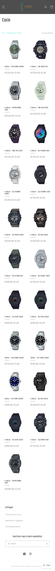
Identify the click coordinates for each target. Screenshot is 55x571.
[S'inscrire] (47, 544)
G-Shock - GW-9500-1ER (39, 67)
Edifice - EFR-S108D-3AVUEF (14, 67)
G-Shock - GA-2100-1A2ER (14, 440)
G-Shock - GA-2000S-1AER (39, 440)
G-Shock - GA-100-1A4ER (39, 235)
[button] (3, 7)
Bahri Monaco (20, 566)
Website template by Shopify (34, 566)
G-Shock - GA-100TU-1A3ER (14, 235)
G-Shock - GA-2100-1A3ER (39, 317)
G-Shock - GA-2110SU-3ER (14, 276)
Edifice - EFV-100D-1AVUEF (39, 358)
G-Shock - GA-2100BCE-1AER (40, 192)
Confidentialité (12, 526)
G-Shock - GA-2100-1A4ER (14, 317)
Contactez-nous (13, 514)
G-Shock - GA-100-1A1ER (39, 399)
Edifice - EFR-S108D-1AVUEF (14, 358)
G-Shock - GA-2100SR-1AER (39, 151)
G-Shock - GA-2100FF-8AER (40, 276)
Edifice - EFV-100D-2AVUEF (14, 399)
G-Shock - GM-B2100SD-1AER (13, 109)
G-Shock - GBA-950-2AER (13, 151)
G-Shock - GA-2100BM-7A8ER (13, 193)
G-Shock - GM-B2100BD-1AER (13, 482)
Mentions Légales (14, 520)
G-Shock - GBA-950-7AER (39, 108)
